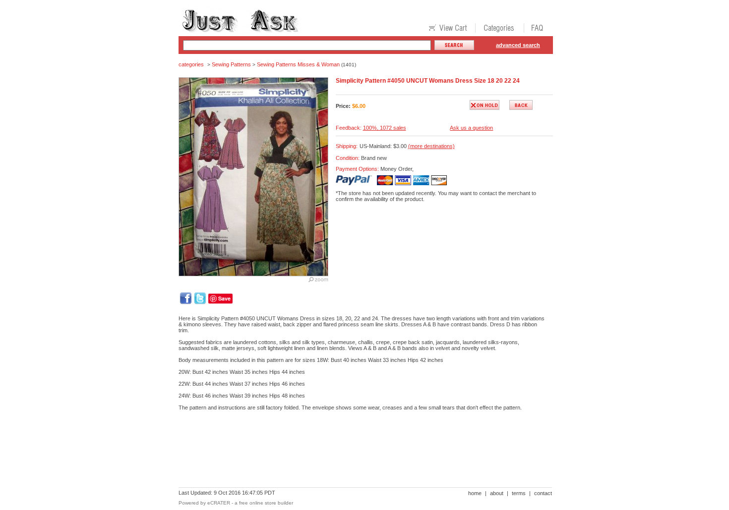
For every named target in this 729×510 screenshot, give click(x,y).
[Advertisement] (359, 452)
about (496, 493)
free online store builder (266, 503)
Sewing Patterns (231, 64)
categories (191, 64)
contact (543, 493)
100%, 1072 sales (384, 128)
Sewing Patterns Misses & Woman (298, 64)
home (475, 493)
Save (224, 298)
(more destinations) (431, 146)
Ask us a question (471, 128)
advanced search (518, 45)
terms (519, 493)
